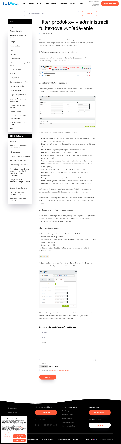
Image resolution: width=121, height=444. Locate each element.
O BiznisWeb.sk (12, 408)
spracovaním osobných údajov (60, 370)
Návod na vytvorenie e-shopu (70, 411)
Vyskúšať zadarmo (110, 4)
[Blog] (56, 425)
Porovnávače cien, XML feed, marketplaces (20, 117)
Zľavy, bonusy (14, 78)
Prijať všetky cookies (19, 436)
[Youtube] (45, 425)
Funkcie (39, 3)
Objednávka (46, 412)
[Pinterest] (51, 425)
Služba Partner (12, 412)
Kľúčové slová (15, 152)
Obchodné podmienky (47, 439)
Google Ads (20, 427)
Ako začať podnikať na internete (18, 200)
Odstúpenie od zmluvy (63, 439)
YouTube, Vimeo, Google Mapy (18, 123)
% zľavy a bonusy (67, 418)
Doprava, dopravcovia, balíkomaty (18, 100)
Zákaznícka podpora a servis (18, 36)
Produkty (13, 73)
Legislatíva (14, 27)
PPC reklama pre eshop (18, 160)
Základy (13, 141)
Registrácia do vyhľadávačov (20, 156)
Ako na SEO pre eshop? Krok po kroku (18, 147)
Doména (13, 54)
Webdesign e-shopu (67, 415)
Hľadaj (89, 13)
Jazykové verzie (15, 90)
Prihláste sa (100, 425)
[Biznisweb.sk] (10, 3)
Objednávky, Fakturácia (18, 95)
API (11, 50)
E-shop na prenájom (68, 422)
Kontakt (80, 3)
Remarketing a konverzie (19, 165)
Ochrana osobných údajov (30, 439)
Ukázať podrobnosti (7, 435)
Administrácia (15, 46)
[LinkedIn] (53, 425)
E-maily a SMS (15, 59)
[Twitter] (41, 425)
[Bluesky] (48, 425)
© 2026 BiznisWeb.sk (106, 439)
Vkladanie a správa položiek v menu (20, 64)
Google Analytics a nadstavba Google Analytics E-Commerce (20, 181)
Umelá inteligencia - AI (15, 416)
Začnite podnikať (99, 412)
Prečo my (31, 3)
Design (12, 42)
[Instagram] (38, 425)
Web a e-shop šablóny (68, 426)
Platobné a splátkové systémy (17, 106)
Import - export (15, 112)
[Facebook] (35, 425)
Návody (72, 3)
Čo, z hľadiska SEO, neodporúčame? (17, 193)
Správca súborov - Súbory (19, 82)
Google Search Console (18, 188)
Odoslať (47, 377)
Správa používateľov (17, 86)
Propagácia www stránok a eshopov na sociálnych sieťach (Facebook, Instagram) (19, 172)
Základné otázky (16, 31)
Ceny (47, 3)
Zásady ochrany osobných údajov (9, 432)
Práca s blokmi (15, 69)
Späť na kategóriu (47, 33)
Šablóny (54, 3)
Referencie (63, 3)
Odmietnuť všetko (19, 440)
